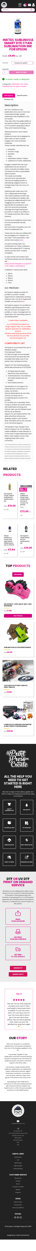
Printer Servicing (18, 1168)
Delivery (18, 1189)
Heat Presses (18, 1163)
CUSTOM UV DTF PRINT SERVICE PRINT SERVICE (15, 686)
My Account (18, 1178)
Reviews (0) (8, 99)
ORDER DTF (18, 968)
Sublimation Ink (17, 84)
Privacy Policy (18, 1205)
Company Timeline (18, 1187)
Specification (22, 95)
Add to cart (21, 72)
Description (8, 95)
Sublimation (18, 1157)
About (18, 1184)
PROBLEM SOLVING (27, 862)
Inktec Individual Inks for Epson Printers (15, 85)
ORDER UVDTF (18, 974)
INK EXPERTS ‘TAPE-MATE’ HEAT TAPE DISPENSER (17, 605)
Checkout (18, 1192)
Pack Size (5, 63)
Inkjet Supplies (18, 1166)
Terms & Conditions (18, 1207)
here (21, 240)
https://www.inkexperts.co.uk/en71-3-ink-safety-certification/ (18, 265)
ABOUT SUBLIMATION (9, 809)
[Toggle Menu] (20, 4)
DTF (18, 1160)
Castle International (22, 1235)
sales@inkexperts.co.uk (18, 1123)
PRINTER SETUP (9, 845)
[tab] (8, 95)
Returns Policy (18, 1202)
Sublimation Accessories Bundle (17, 647)
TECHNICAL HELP (9, 828)
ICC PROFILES (27, 828)
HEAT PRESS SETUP (26, 845)
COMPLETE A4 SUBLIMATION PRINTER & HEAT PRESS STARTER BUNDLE (17, 725)
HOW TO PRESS (9, 862)
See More (18, 574)
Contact (18, 1181)
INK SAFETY (26, 810)
